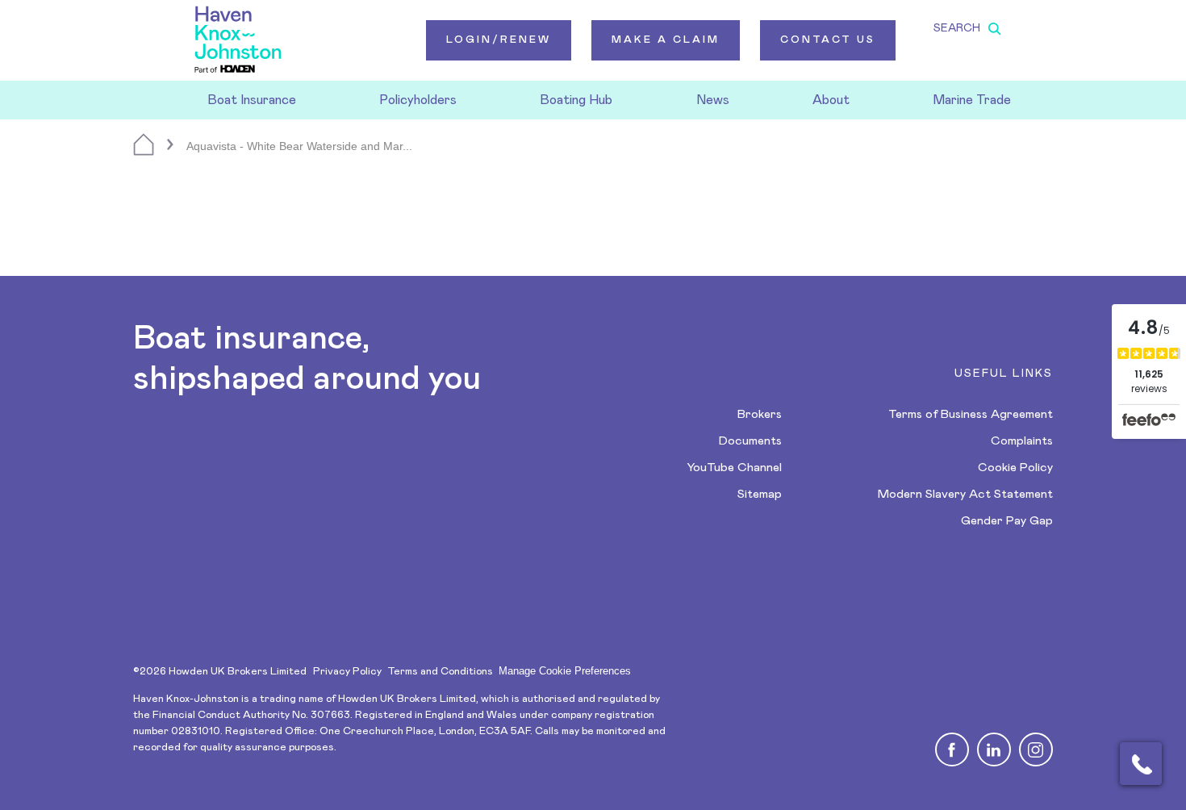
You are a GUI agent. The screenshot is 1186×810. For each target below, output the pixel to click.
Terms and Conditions (440, 671)
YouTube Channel (734, 467)
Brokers (759, 414)
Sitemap (759, 494)
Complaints (1022, 441)
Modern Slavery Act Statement (965, 494)
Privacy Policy (347, 671)
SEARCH (956, 28)
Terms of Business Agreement (970, 414)
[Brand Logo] (238, 40)
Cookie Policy (1015, 467)
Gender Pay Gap (1007, 521)
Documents (750, 441)
